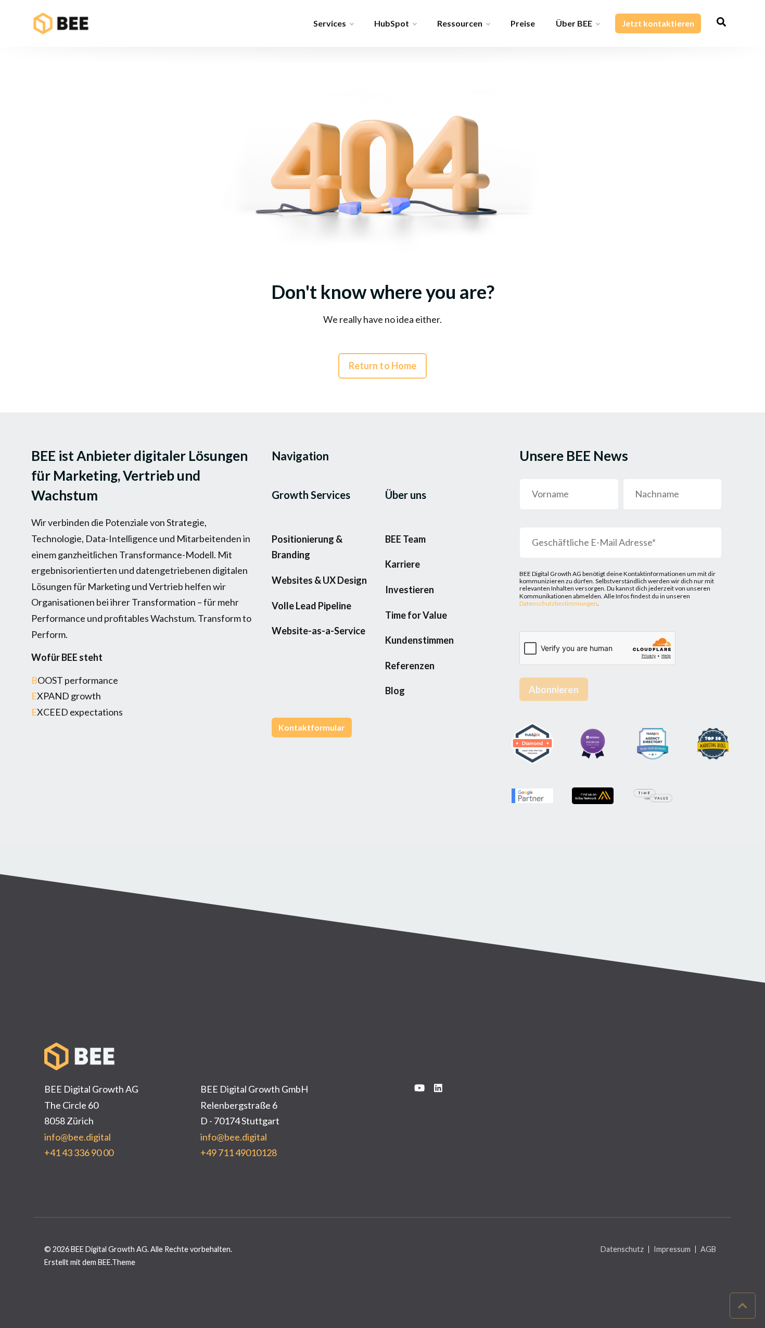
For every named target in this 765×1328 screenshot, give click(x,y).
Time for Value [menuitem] (416, 615)
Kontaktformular (311, 727)
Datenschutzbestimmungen (558, 603)
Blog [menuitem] (395, 690)
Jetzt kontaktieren (658, 23)
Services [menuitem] (329, 23)
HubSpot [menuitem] (391, 23)
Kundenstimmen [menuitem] (419, 640)
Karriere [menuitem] (402, 564)
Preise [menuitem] (523, 23)
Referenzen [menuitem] (410, 665)
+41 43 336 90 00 (78, 1152)
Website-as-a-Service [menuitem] (318, 630)
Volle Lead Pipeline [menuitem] (311, 605)
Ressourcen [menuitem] (459, 23)
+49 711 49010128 (238, 1152)
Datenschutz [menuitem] (622, 1249)
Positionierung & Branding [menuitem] (307, 547)
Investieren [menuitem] (409, 589)
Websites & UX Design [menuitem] (319, 580)
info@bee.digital (77, 1137)
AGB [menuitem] (708, 1249)
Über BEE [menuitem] (574, 23)
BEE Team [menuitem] (405, 539)
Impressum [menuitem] (672, 1249)
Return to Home (382, 365)
